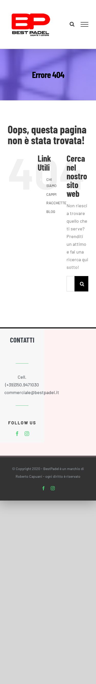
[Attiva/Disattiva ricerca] (72, 26)
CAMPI (51, 198)
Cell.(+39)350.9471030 (22, 385)
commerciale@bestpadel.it (31, 396)
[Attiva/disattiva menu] (85, 26)
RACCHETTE (56, 207)
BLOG (50, 215)
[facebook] (17, 437)
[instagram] (27, 437)
